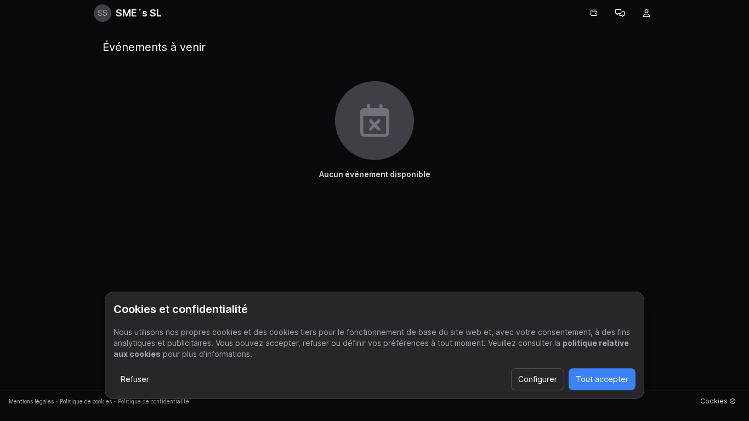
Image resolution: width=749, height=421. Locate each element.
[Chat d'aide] (620, 13)
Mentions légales (31, 401)
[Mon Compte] (646, 13)
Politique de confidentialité (153, 401)
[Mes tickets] (594, 13)
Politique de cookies (86, 401)
